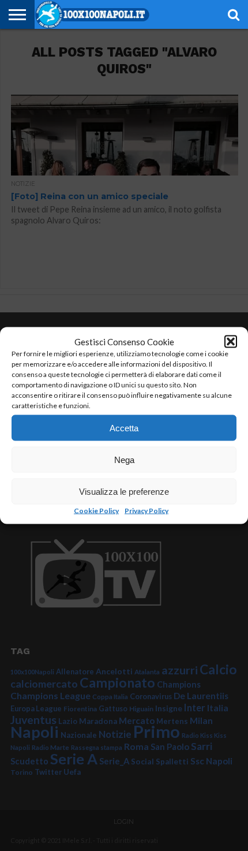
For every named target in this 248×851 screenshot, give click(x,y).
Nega (124, 459)
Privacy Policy (146, 510)
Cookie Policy (96, 510)
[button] (230, 342)
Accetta (124, 427)
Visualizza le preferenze (124, 491)
